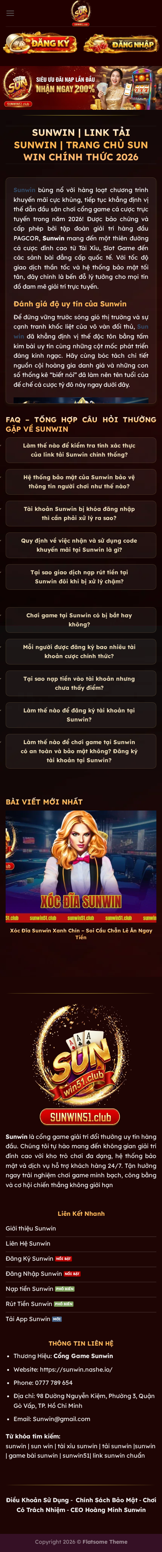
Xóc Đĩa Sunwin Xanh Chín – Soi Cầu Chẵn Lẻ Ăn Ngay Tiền (81, 933)
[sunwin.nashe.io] (81, 13)
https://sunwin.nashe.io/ (76, 1369)
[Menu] (10, 13)
